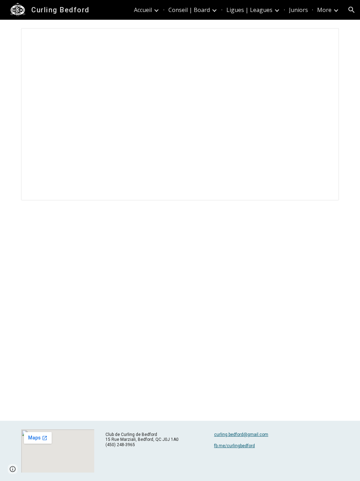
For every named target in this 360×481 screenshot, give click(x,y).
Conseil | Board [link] (189, 10)
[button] (351, 9)
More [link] (324, 10)
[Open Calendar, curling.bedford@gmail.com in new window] (325, 37)
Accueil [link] (143, 10)
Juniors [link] (298, 10)
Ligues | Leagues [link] (249, 10)
